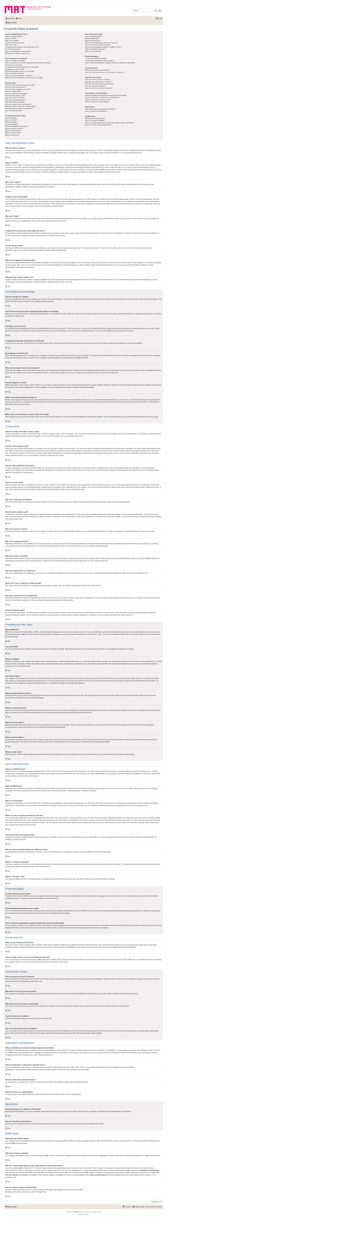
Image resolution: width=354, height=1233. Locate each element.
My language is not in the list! (14, 69)
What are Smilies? (11, 122)
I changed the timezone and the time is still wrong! (21, 67)
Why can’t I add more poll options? (16, 93)
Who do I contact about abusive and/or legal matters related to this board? (109, 123)
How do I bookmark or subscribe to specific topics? (102, 97)
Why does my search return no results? (98, 82)
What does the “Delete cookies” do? (17, 53)
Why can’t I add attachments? (15, 100)
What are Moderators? (92, 38)
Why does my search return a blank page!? (99, 84)
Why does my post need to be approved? (19, 108)
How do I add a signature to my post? (17, 89)
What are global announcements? (16, 126)
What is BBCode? (11, 118)
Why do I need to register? (14, 36)
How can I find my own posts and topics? (99, 88)
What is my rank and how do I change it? (18, 75)
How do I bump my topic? (13, 110)
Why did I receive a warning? (15, 102)
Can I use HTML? (11, 120)
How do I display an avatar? (14, 73)
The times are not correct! (14, 65)
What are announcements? (14, 128)
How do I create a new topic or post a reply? (20, 85)
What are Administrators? (93, 36)
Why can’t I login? (11, 45)
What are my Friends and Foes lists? (97, 70)
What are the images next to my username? (20, 71)
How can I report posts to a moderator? (18, 104)
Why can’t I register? (12, 40)
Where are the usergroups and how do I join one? (101, 43)
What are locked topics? (13, 133)
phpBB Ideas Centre (106, 1156)
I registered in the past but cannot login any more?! (22, 47)
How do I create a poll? (13, 91)
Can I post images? (11, 124)
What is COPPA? (11, 38)
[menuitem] (18, 18)
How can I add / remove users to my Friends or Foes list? (104, 72)
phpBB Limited (67, 1141)
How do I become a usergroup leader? (98, 45)
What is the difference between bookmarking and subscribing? (106, 95)
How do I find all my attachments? (96, 111)
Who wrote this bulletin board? (95, 118)
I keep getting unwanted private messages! (99, 61)
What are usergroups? (92, 40)
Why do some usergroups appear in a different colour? (103, 47)
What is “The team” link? (93, 51)
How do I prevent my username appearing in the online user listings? (28, 63)
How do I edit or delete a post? (15, 87)
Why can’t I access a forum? (14, 98)
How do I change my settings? (15, 61)
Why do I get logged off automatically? (18, 51)
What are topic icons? (12, 135)
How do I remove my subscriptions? (97, 102)
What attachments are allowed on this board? (100, 109)
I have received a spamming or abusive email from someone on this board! (110, 63)
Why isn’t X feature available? (95, 120)
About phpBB (10, 1143)
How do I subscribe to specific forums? (98, 99)
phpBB (78, 358)
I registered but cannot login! (14, 43)
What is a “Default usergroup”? (95, 49)
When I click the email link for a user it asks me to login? (24, 78)
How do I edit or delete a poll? (15, 95)
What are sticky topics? (13, 130)
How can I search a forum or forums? (97, 79)
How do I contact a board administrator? (98, 125)
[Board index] (16, 9)
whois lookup (10, 1170)
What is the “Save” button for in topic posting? (20, 106)
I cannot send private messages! (96, 58)
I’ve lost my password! (12, 49)
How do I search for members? (95, 86)
